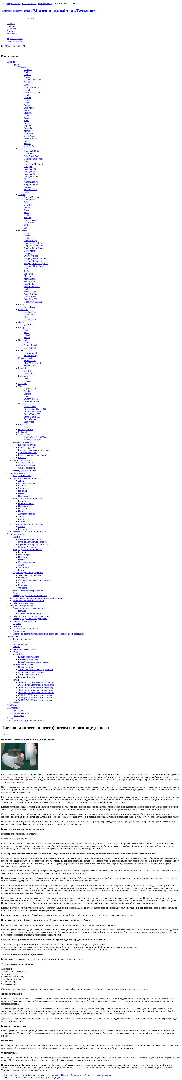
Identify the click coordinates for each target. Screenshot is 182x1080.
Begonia (27, 205)
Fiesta (26, 110)
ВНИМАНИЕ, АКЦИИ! (13, 46)
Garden (27, 342)
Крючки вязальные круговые (32, 455)
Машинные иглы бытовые (25, 628)
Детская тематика (26, 483)
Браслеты (22, 529)
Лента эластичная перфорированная (35, 669)
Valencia (22, 67)
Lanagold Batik (31, 176)
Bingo (26, 85)
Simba (27, 141)
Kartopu (22, 327)
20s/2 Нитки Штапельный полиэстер (36, 682)
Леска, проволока (21, 644)
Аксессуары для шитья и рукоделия (30, 618)
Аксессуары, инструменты (20, 605)
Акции (10, 718)
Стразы (16, 703)
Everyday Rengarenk (33, 261)
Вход (22, 41)
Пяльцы (22, 611)
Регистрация (13, 41)
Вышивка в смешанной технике (28, 600)
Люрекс (16, 646)
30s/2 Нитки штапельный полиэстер (35, 687)
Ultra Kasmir (30, 296)
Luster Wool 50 (31, 399)
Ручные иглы (19, 631)
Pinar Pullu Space (32, 286)
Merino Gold (30, 365)
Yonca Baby (29, 307)
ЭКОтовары (13, 708)
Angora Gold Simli (32, 151)
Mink (26, 212)
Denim (27, 102)
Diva (26, 161)
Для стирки (18, 710)
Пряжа (16, 64)
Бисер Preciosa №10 (22, 475)
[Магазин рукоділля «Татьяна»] (17, 11)
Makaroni (22, 432)
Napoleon (28, 133)
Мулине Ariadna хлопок (29, 539)
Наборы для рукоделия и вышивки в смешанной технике (34, 598)
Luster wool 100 (31, 401)
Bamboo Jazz (30, 312)
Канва (15, 593)
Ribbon (27, 215)
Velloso (27, 143)
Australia (28, 77)
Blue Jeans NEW (31, 87)
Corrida (27, 97)
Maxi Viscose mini (32, 363)
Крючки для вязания (22, 442)
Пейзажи (22, 491)
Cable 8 (27, 371)
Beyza (27, 233)
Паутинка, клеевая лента (24, 649)
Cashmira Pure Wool (33, 159)
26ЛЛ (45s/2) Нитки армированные (35, 700)
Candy (27, 391)
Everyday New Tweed (34, 266)
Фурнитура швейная (22, 639)
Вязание (11, 62)
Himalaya (22, 230)
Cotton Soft (29, 373)
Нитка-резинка (25, 667)
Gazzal (21, 322)
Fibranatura (23, 309)
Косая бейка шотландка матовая (33, 662)
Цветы (21, 493)
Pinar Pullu (29, 284)
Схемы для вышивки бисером (27, 478)
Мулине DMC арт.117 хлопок (32, 542)
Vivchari (22, 404)
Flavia (26, 378)
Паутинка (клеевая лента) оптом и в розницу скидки (86, 1075)
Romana (27, 381)
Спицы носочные (26, 465)
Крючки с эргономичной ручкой (34, 450)
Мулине (16, 537)
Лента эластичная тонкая (30, 674)
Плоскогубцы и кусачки (24, 621)
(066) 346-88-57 (45, 3)
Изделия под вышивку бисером (28, 524)
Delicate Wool (30, 353)
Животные (23, 488)
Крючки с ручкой (26, 447)
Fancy (26, 330)
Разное (21, 521)
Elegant (27, 394)
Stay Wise (22, 383)
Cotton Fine (29, 238)
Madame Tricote (25, 358)
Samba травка (30, 220)
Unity (26, 396)
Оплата (10, 31)
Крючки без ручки (27, 445)
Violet (26, 225)
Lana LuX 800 (30, 299)
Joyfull (27, 271)
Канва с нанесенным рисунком (28, 590)
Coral (26, 95)
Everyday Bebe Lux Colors (36, 258)
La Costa (28, 123)
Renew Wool (30, 319)
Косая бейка (18, 654)
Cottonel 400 (30, 406)
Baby (26, 202)
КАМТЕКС (23, 424)
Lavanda (28, 128)
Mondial (22, 368)
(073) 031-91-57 (29, 3)
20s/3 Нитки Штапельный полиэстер (36, 685)
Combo (27, 235)
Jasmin (27, 118)
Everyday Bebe (31, 256)
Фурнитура (12, 636)
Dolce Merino (30, 251)
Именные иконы (26, 503)
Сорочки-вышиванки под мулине (34, 580)
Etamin (27, 105)
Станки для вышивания (29, 613)
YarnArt (21, 194)
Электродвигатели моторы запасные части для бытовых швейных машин (48, 634)
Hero (26, 268)
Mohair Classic (30, 189)
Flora (26, 332)
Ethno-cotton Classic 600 (35, 409)
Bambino (28, 82)
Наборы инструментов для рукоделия (31, 616)
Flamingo (28, 113)
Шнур (15, 651)
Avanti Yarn (23, 434)
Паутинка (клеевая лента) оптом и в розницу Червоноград (32, 1075)
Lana (20, 350)
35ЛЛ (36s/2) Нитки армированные (35, 697)
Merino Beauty (30, 355)
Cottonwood (29, 314)
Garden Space (30, 348)
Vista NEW (29, 146)
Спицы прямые (25, 462)
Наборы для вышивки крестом (27, 549)
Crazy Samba (30, 222)
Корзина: (15, 38)
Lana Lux (28, 274)
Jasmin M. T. (30, 360)
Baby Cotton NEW (32, 79)
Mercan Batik (30, 279)
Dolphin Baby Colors (33, 245)
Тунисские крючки (27, 452)
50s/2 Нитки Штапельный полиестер (36, 692)
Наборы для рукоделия (24, 603)
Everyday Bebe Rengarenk (36, 263)
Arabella (28, 69)
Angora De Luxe (31, 197)
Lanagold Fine (30, 171)
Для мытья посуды (21, 713)
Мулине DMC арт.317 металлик (33, 544)
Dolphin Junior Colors (34, 248)
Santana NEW (30, 138)
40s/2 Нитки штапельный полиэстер (35, 690)
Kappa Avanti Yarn (32, 439)
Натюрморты (24, 496)
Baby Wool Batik (32, 156)
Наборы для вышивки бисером (28, 498)
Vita (20, 386)
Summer (27, 217)
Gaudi (26, 115)
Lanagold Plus (30, 174)
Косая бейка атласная (28, 657)
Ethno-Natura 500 (32, 417)
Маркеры (17, 623)
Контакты (11, 33)
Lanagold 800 (30, 169)
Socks (26, 289)
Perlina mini (29, 281)
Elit (25, 228)
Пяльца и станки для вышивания (29, 608)
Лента (15, 641)
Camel (27, 90)
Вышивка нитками (16, 534)
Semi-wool (29, 422)
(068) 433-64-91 (13, 3)
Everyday (28, 253)
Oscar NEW (29, 136)
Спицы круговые (26, 468)
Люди (21, 480)
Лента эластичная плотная (31, 672)
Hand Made (12, 705)
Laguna (27, 125)
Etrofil (21, 304)
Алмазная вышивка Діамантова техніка (26, 720)
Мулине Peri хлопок (28, 547)
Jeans (26, 210)
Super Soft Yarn (31, 294)
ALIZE (21, 148)
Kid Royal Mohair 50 (33, 164)
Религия (22, 485)
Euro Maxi (29, 108)
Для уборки (18, 715)
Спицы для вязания (22, 460)
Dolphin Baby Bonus (33, 243)
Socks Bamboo (31, 291)
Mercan (27, 276)
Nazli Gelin (23, 340)
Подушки (22, 577)
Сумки (21, 526)
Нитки (16, 680)
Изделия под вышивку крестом (28, 572)
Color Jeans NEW (32, 92)
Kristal (27, 335)
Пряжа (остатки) (26, 429)
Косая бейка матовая (28, 659)
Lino (26, 179)
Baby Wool (29, 154)
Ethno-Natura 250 (32, 414)
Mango (27, 131)
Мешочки (23, 585)
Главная (11, 23)
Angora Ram (30, 199)
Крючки (22, 457)
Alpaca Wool (30, 388)
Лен (26, 427)
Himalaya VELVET (33, 302)
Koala (26, 120)
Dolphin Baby (30, 240)
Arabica (27, 72)
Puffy (26, 192)
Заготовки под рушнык (29, 575)
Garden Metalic (31, 345)
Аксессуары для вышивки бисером (29, 531)
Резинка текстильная (23, 664)
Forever (27, 187)
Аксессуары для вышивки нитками (30, 595)
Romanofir (23, 376)
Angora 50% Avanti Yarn (35, 437)
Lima (26, 317)
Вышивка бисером (16, 473)
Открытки (23, 588)
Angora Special (31, 184)
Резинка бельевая (26, 677)
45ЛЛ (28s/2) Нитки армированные (35, 695)
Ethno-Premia (30, 419)
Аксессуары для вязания (24, 470)
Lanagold (28, 166)
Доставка (11, 28)
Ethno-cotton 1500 (32, 411)
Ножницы (17, 626)
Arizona (27, 74)
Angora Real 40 (31, 182)
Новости (11, 26)
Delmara (28, 100)
